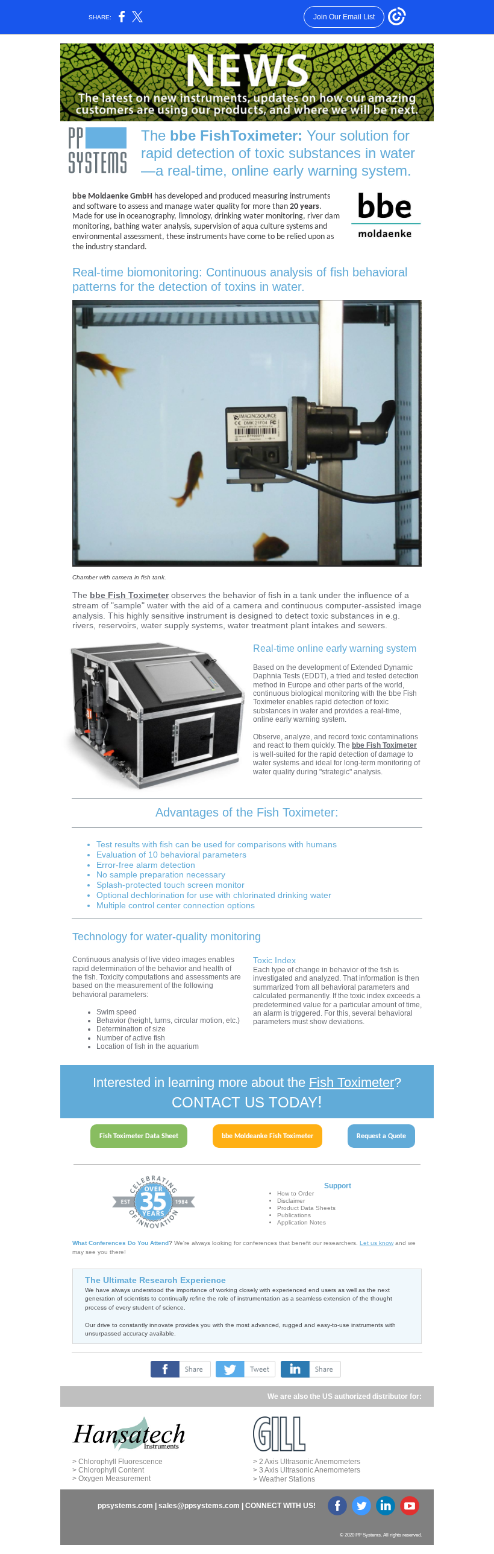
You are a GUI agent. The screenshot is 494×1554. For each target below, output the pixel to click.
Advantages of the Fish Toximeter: (247, 812)
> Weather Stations (284, 1479)
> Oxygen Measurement (111, 1478)
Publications (294, 1215)
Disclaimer (291, 1200)
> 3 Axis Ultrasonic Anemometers (306, 1470)
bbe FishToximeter (234, 135)
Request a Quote (381, 1136)
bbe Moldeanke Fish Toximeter (267, 1136)
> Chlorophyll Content (108, 1470)
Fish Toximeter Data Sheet (138, 1136)
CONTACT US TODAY (244, 1102)
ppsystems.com (125, 1505)
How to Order (295, 1193)
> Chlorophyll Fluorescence (117, 1461)
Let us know (376, 1243)
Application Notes (301, 1222)
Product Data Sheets (306, 1208)
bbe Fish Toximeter (129, 595)
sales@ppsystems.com (199, 1505)
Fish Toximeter (351, 1082)
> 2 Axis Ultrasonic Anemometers (306, 1461)
